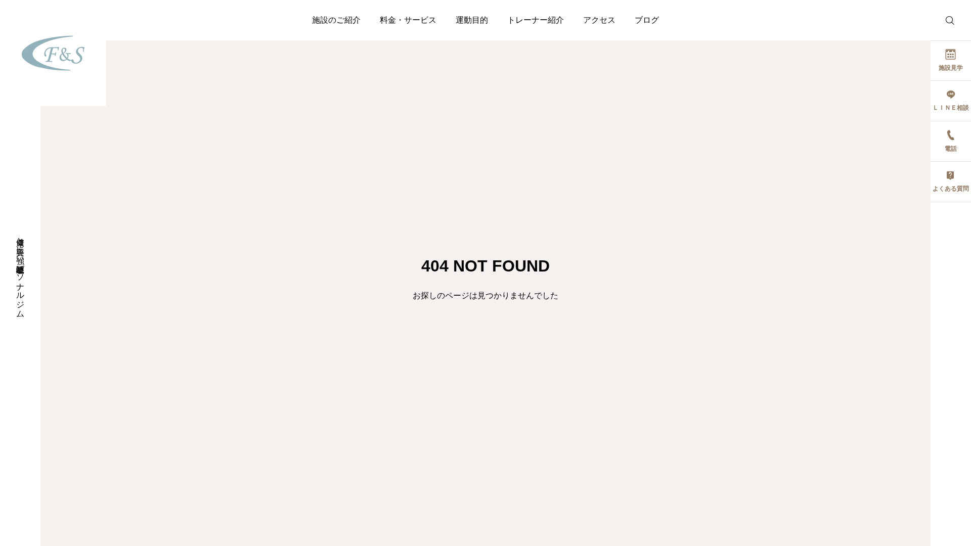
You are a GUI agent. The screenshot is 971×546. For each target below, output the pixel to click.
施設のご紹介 (336, 20)
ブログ (647, 20)
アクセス (599, 20)
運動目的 (472, 20)
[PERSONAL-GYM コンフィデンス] (53, 53)
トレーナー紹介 (535, 20)
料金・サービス (408, 20)
